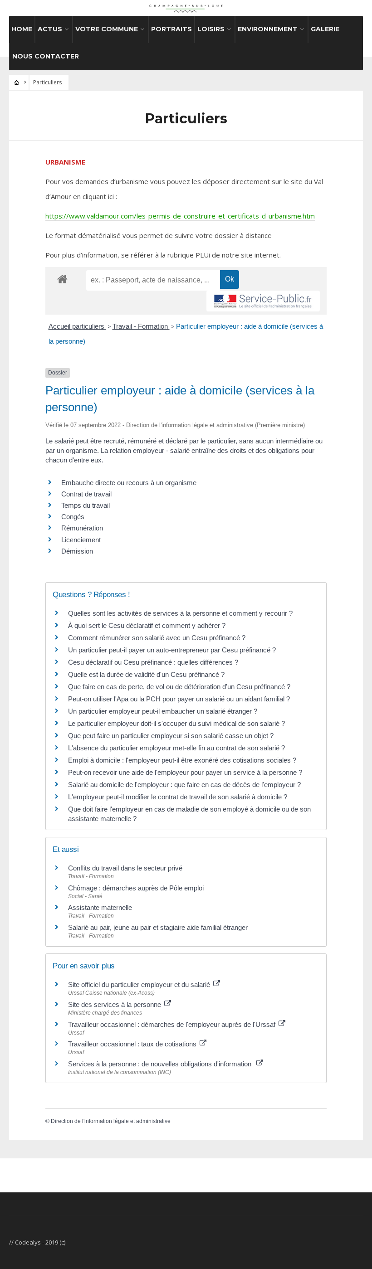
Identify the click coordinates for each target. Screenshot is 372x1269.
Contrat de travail (86, 494)
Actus (50, 29)
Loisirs (211, 29)
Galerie (325, 29)
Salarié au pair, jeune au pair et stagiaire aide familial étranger (158, 927)
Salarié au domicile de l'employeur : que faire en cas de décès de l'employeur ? (184, 784)
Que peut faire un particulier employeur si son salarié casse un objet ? (171, 735)
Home (21, 29)
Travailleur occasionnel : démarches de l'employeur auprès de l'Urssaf (172, 1024)
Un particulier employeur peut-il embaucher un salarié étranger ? (162, 711)
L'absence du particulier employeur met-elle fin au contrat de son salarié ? (176, 748)
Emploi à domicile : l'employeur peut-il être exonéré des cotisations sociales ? (182, 760)
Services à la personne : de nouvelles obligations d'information (161, 1064)
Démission (77, 551)
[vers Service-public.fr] (263, 301)
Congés (72, 516)
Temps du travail (85, 505)
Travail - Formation (141, 326)
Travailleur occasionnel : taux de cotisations (133, 1044)
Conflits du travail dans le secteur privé (125, 868)
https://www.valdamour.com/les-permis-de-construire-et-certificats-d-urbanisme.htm (180, 215)
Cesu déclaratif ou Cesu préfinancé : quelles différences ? (153, 662)
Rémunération (82, 528)
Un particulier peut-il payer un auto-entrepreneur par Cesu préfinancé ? (172, 650)
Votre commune (106, 29)
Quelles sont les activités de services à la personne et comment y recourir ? (180, 613)
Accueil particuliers (77, 326)
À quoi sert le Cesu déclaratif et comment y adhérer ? (146, 625)
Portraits (171, 29)
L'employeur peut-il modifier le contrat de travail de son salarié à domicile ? (177, 797)
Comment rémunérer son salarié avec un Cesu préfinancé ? (156, 638)
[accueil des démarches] (62, 278)
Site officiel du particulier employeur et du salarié (140, 984)
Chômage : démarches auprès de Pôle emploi (136, 888)
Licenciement (81, 540)
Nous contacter (45, 56)
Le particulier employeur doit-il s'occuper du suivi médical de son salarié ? (176, 723)
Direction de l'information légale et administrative (111, 1121)
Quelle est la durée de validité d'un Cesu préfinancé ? (146, 674)
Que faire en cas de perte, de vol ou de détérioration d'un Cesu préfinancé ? (179, 686)
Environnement (268, 29)
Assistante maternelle (100, 907)
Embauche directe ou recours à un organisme (128, 482)
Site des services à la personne (115, 1004)
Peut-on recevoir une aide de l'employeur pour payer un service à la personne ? (185, 772)
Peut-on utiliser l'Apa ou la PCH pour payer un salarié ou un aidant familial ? (179, 699)
